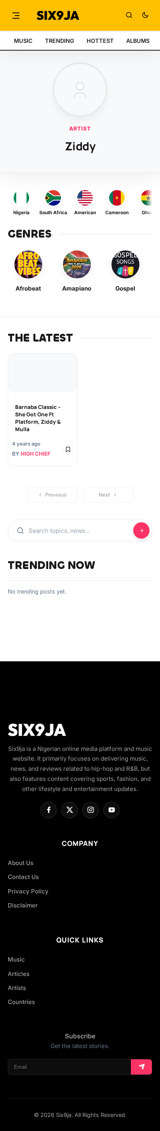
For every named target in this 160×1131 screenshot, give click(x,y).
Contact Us (23, 877)
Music (16, 959)
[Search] (129, 16)
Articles (19, 974)
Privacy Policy (28, 891)
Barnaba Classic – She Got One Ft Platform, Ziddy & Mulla (38, 418)
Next (104, 494)
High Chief (35, 454)
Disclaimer (23, 905)
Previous (55, 494)
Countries (21, 1002)
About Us (20, 863)
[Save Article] (68, 449)
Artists (17, 988)
